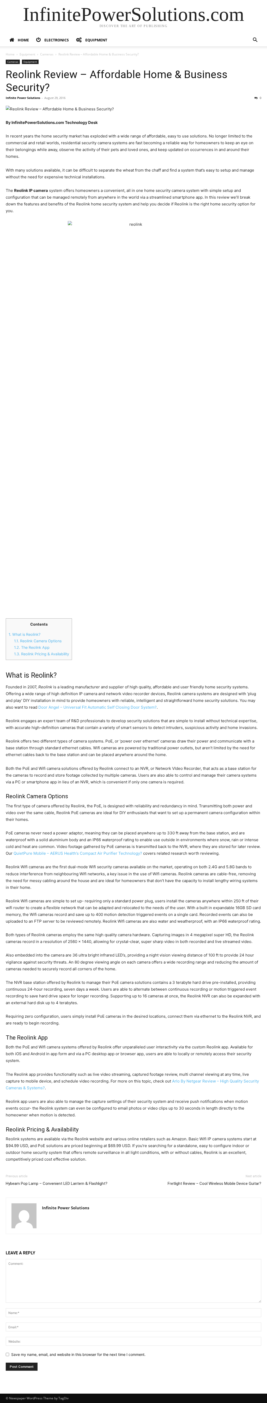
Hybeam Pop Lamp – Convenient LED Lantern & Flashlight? (56, 1183)
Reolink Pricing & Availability (41, 654)
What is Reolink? (24, 634)
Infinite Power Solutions (23, 98)
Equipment (27, 54)
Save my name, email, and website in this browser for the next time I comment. (78, 1354)
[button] (255, 40)
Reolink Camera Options (38, 641)
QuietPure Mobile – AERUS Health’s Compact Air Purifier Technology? (78, 853)
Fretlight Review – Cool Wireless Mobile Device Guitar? (214, 1183)
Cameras (46, 54)
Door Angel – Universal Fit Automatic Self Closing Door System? (97, 707)
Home (10, 54)
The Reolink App (32, 647)
